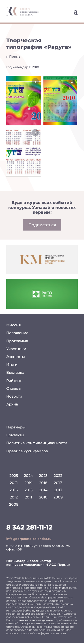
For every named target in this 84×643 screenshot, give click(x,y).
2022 (58, 475)
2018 (43, 483)
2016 (14, 490)
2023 (43, 475)
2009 (58, 497)
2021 (14, 483)
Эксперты (15, 357)
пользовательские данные (34, 620)
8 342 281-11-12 (29, 527)
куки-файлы (41, 610)
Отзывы (13, 388)
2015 (28, 490)
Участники (16, 349)
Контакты (15, 435)
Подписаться (42, 224)
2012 (14, 497)
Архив (12, 404)
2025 (13, 475)
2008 (13, 504)
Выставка (15, 372)
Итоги (11, 364)
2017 (58, 483)
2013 (58, 490)
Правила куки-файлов (27, 451)
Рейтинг (14, 380)
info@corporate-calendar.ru (29, 539)
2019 (28, 483)
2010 (43, 497)
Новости (14, 396)
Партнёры (16, 427)
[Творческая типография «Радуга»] (23, 100)
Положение (17, 333)
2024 (28, 475)
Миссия (13, 325)
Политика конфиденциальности (36, 443)
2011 (28, 497)
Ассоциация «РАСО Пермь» (47, 565)
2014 (43, 490)
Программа (17, 341)
